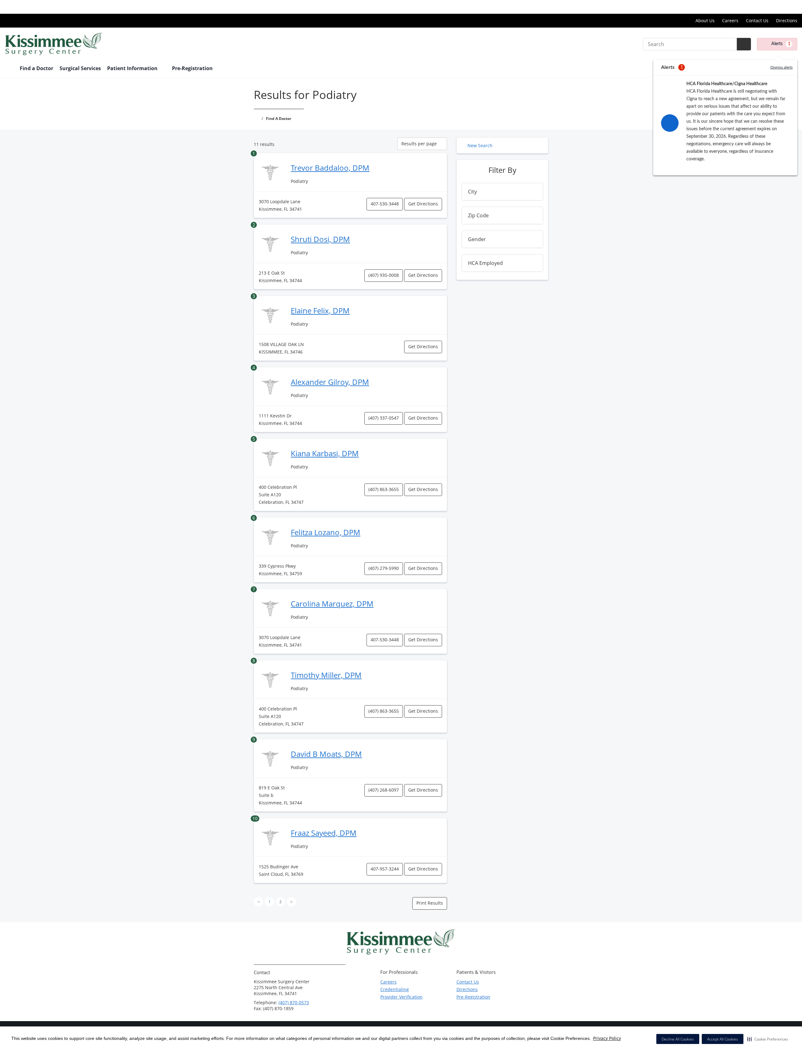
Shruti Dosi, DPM (320, 239)
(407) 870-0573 (294, 1002)
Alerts (780, 44)
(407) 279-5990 (383, 568)
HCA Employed (485, 263)
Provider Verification (401, 997)
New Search (479, 145)
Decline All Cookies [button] (678, 1039)
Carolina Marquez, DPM (332, 603)
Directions (786, 20)
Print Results (429, 903)
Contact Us (757, 20)
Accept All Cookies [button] (722, 1039)
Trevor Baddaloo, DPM (330, 168)
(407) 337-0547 (383, 418)
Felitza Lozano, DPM (325, 532)
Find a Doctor (36, 68)
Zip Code (478, 215)
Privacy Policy (607, 1038)
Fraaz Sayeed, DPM (324, 833)
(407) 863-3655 (383, 489)
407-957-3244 (385, 869)
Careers (730, 20)
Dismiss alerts (781, 67)
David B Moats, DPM (326, 754)
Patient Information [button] (133, 68)
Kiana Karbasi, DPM (325, 453)
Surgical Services (80, 68)
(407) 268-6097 (383, 790)
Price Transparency (777, 7)
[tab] (502, 191)
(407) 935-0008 (383, 275)
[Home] (9, 68)
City (472, 191)
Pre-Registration (473, 997)
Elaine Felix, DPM (320, 310)
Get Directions (423, 204)
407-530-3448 (385, 204)
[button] (767, 1039)
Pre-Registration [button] (193, 68)
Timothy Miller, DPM (326, 675)
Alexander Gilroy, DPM (330, 382)
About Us (705, 20)
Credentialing (394, 989)
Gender (477, 239)
